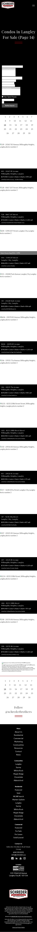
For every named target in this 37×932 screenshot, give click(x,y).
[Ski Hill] (11, 92)
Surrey (18, 767)
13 (31, 121)
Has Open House (9, 97)
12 (26, 121)
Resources (18, 748)
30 (29, 133)
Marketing (18, 742)
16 (16, 125)
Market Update (18, 800)
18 (27, 125)
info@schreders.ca (19, 855)
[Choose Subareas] (9, 69)
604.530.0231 (18, 852)
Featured (18, 790)
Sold (18, 793)
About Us (18, 732)
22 (16, 129)
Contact (18, 751)
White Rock (18, 771)
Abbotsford (18, 780)
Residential (18, 735)
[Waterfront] (11, 90)
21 (10, 129)
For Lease (18, 834)
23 (21, 129)
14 (5, 125)
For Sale (18, 831)
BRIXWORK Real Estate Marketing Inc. (21, 916)
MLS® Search (18, 796)
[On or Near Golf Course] (11, 94)
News (18, 755)
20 (5, 129)
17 (21, 125)
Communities (18, 745)
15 (10, 125)
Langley (18, 764)
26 (8, 133)
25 (32, 129)
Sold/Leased (18, 838)
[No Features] (11, 88)
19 (32, 125)
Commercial (18, 738)
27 (13, 133)
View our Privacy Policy (18, 927)
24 (27, 129)
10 (15, 121)
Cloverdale (18, 777)
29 (24, 133)
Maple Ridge (18, 774)
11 (20, 121)
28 (18, 133)
